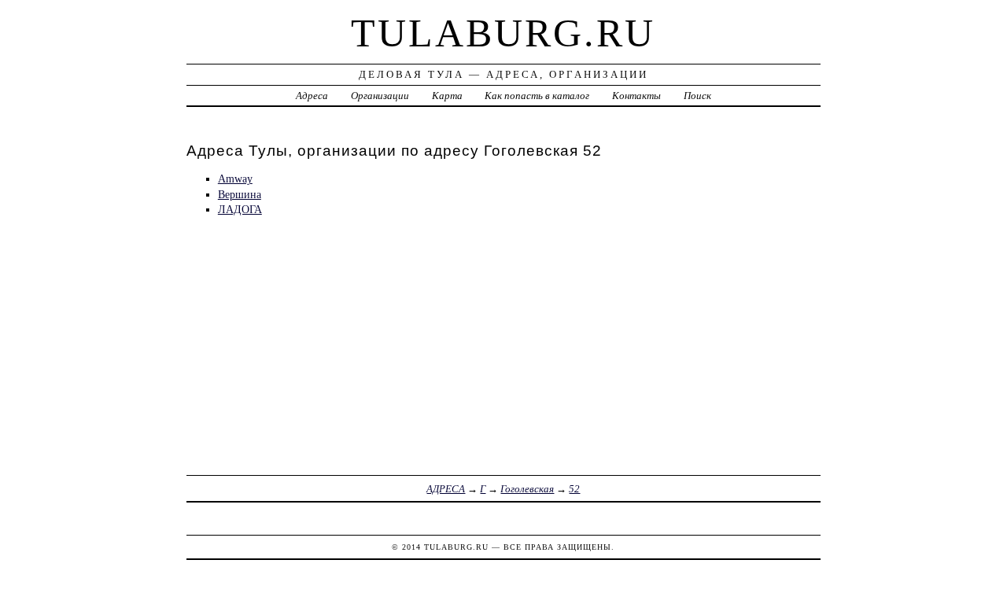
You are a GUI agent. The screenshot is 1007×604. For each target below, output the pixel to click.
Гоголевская (527, 489)
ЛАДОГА (240, 209)
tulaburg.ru (503, 33)
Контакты (636, 95)
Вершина (239, 194)
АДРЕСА (445, 489)
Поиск (697, 95)
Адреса (312, 95)
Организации (380, 95)
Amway (235, 178)
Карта (447, 95)
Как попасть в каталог (537, 95)
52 (574, 489)
